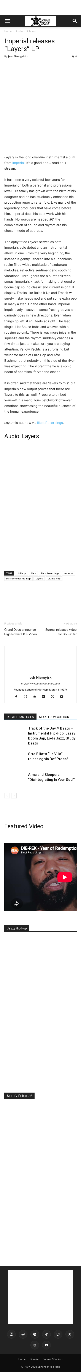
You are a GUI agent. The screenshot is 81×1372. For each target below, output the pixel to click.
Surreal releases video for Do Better (61, 632)
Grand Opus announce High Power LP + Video (20, 632)
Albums (31, 31)
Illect (33, 573)
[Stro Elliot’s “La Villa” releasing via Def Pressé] (15, 758)
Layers (39, 578)
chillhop (21, 573)
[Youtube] (63, 696)
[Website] (34, 1345)
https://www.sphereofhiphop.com (40, 683)
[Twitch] (58, 1334)
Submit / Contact (53, 1359)
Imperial (18, 163)
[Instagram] (26, 696)
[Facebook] (8, 66)
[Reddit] (23, 1334)
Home (8, 31)
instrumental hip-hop (18, 578)
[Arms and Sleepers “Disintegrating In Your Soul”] (15, 779)
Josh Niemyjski (16, 56)
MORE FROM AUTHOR (54, 717)
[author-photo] (40, 671)
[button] (7, 21)
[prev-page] (7, 795)
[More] (48, 66)
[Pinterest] (28, 66)
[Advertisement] (40, 7)
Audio (19, 31)
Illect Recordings (50, 423)
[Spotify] (45, 696)
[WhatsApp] (38, 66)
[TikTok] (46, 1334)
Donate (34, 1359)
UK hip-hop (54, 578)
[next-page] (14, 795)
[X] (18, 66)
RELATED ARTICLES (20, 717)
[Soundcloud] (36, 696)
